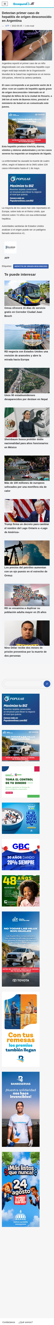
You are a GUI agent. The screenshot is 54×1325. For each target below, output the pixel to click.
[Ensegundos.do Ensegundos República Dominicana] (23, 3)
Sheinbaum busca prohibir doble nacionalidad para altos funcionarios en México (26, 443)
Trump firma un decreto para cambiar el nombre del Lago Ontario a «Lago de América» (26, 528)
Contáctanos (8, 1322)
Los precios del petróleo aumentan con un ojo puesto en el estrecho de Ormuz (25, 571)
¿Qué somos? (26, 1322)
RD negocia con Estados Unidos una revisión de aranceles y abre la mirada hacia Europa (26, 355)
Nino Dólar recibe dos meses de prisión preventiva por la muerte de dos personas (25, 651)
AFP (7, 26)
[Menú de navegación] (5, 4)
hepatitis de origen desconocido (30, 266)
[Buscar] (47, 684)
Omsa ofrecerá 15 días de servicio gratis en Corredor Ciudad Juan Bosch (24, 312)
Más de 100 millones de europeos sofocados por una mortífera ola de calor (25, 486)
